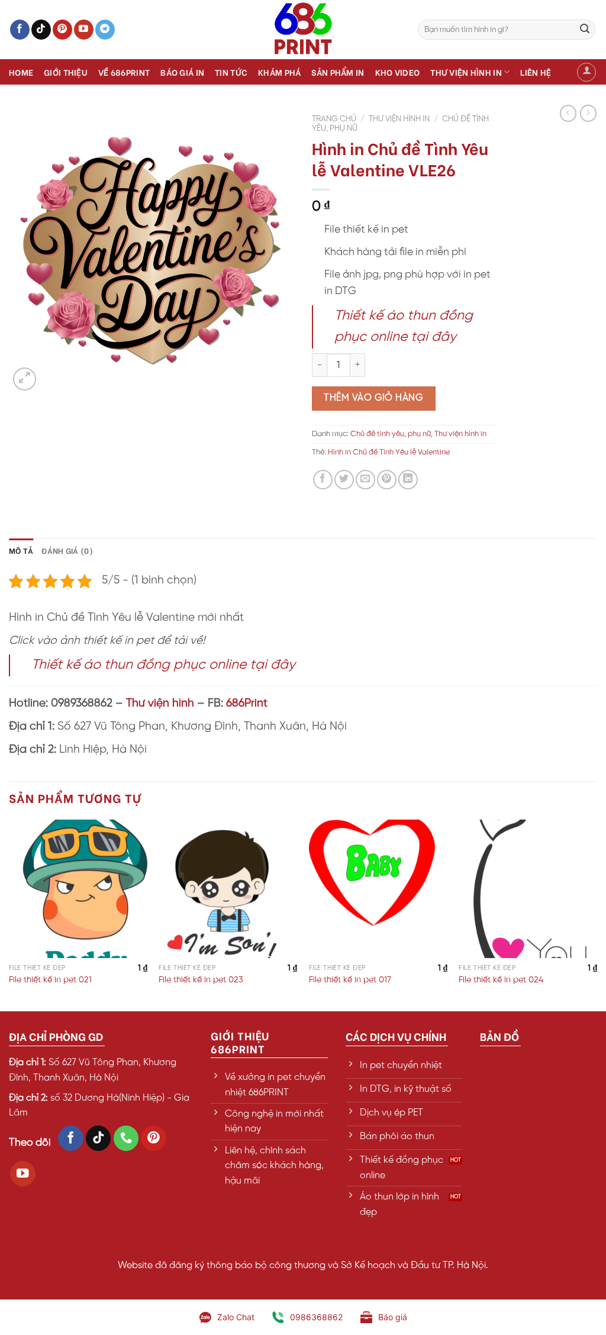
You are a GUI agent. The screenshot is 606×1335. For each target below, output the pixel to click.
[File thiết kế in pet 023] (228, 889)
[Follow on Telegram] (105, 30)
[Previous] (9, 914)
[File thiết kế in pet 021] (78, 889)
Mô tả (21, 550)
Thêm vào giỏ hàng (373, 398)
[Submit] (585, 30)
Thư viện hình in (466, 72)
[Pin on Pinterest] (387, 479)
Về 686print (124, 72)
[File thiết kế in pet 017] (378, 889)
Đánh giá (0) (67, 550)
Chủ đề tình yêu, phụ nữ (390, 434)
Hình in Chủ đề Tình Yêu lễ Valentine (389, 452)
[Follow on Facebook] (20, 30)
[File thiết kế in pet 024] (528, 889)
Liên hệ (535, 72)
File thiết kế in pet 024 (501, 980)
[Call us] (126, 1138)
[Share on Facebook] (323, 479)
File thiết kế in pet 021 (50, 980)
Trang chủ (334, 119)
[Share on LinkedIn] (408, 479)
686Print (246, 704)
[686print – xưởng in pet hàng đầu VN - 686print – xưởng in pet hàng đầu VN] (303, 29)
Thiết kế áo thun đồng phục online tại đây (163, 665)
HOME (21, 72)
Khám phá (279, 72)
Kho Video (397, 72)
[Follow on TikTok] (41, 30)
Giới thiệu (66, 72)
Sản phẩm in (337, 72)
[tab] (21, 550)
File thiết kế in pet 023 (201, 980)
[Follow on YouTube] (84, 30)
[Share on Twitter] (344, 479)
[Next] (596, 914)
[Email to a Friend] (365, 479)
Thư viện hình (160, 704)
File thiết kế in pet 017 (350, 980)
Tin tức (231, 72)
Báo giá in (182, 72)
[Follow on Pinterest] (62, 30)
